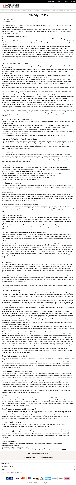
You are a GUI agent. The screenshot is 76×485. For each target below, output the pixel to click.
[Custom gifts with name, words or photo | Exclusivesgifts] (11, 6)
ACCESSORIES (45, 11)
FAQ (67, 11)
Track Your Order (53, 1)
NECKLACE (25, 11)
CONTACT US (5, 469)
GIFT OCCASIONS (15, 11)
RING (32, 11)
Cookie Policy (35, 179)
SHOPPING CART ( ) (70, 1)
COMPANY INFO (5, 464)
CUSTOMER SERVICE (7, 467)
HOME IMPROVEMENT (58, 11)
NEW (71, 11)
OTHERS (37, 11)
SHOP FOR (5, 11)
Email (64, 449)
